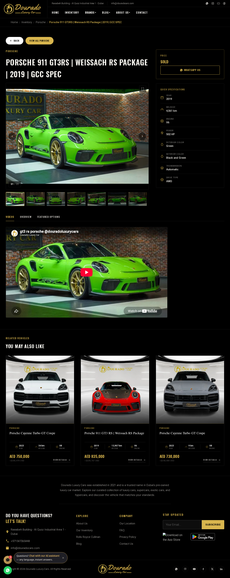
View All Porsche (39, 40)
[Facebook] (224, 3)
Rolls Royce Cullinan (88, 537)
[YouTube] (218, 3)
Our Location (127, 523)
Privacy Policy (127, 537)
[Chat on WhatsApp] (8, 570)
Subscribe (213, 524)
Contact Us (126, 543)
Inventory (72, 12)
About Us (122, 12)
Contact (142, 12)
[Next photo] (142, 136)
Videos (10, 217)
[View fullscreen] (142, 89)
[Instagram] (212, 3)
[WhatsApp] (207, 3)
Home (55, 12)
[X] (212, 569)
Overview (26, 217)
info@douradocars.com (122, 3)
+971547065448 (20, 541)
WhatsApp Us (192, 70)
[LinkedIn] (221, 569)
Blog (105, 12)
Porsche (40, 22)
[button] (41, 557)
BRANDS (90, 12)
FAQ (122, 530)
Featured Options (48, 217)
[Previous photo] (12, 136)
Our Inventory (84, 530)
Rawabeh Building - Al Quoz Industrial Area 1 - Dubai (78, 3)
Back (16, 40)
